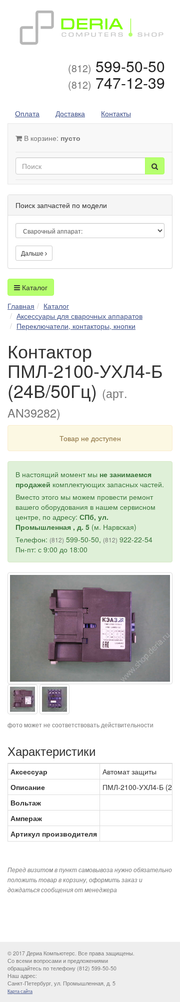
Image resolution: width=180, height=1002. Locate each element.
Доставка (70, 113)
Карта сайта (20, 991)
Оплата (27, 113)
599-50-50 (116, 66)
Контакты (116, 113)
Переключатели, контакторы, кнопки (76, 326)
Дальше (33, 253)
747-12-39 (116, 82)
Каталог (34, 287)
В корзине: (51, 138)
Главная (21, 306)
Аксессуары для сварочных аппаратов (79, 316)
